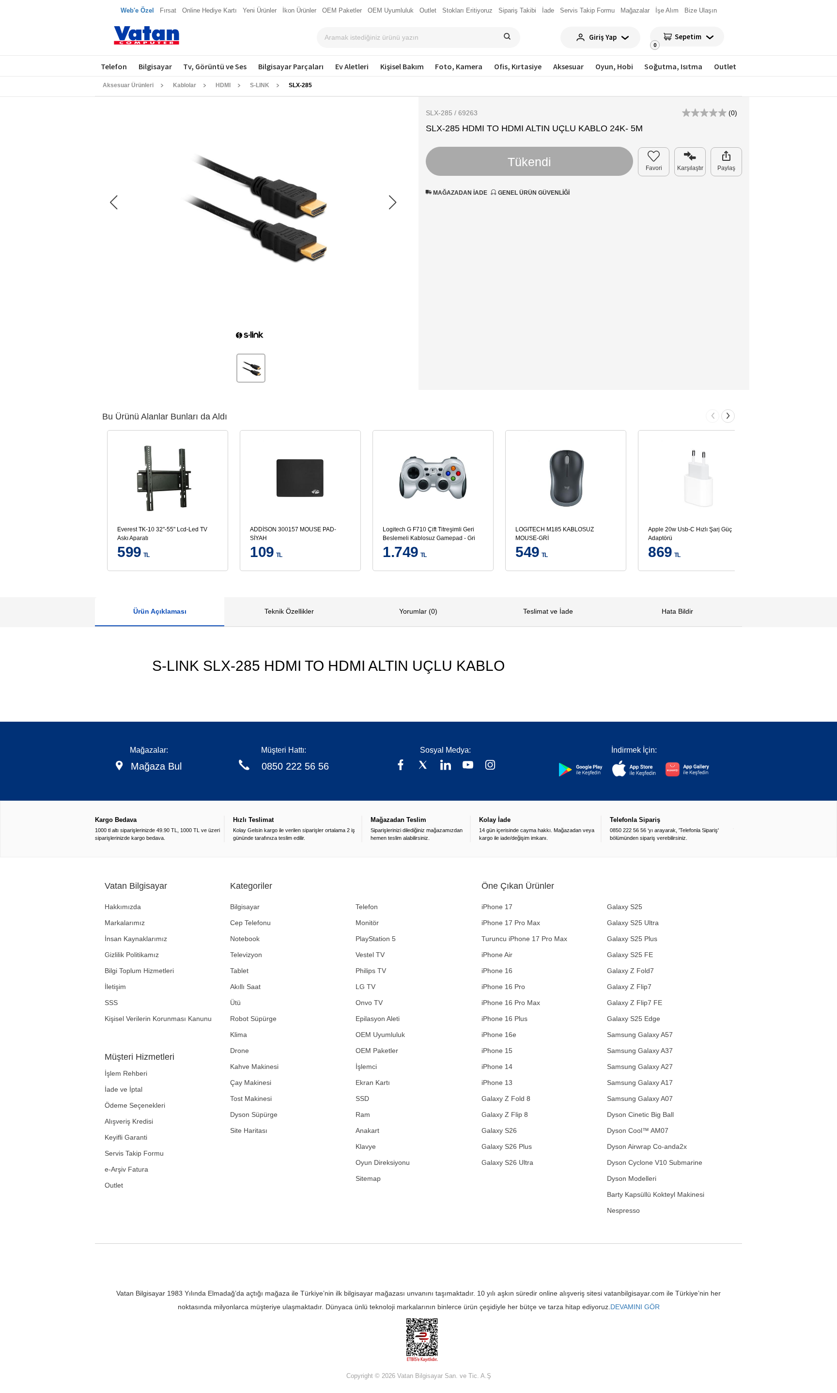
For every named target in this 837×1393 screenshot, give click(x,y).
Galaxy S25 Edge (633, 1018)
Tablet (239, 971)
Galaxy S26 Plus (506, 1146)
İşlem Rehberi (126, 1073)
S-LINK (259, 85)
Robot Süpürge (253, 1018)
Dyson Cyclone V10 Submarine (654, 1162)
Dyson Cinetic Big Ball (640, 1114)
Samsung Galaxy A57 (640, 1034)
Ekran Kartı (373, 1082)
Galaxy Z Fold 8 (505, 1098)
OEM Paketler (377, 1050)
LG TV (365, 987)
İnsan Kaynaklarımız (136, 939)
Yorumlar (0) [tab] (418, 611)
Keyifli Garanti (126, 1137)
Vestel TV (370, 955)
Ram (363, 1114)
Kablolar (184, 85)
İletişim (115, 987)
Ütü (235, 1002)
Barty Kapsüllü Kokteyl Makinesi (655, 1194)
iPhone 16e (498, 1034)
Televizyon (246, 955)
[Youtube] (468, 766)
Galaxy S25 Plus (632, 939)
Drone (239, 1050)
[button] (392, 202)
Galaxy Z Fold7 (630, 971)
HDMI (223, 85)
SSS (111, 1002)
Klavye (366, 1146)
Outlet (725, 66)
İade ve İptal (123, 1089)
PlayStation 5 (376, 939)
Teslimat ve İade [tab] (548, 611)
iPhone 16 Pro (503, 987)
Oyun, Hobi (614, 66)
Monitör (367, 923)
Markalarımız (125, 923)
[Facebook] (400, 766)
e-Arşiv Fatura (126, 1169)
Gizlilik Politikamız (132, 955)
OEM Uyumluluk (380, 1034)
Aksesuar (568, 66)
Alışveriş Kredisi (129, 1121)
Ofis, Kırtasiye (518, 66)
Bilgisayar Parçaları (291, 66)
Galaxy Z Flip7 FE (634, 1002)
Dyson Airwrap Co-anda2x (647, 1146)
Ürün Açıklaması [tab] (159, 611)
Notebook (245, 939)
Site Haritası (248, 1130)
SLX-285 (300, 85)
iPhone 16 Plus (504, 1018)
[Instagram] (490, 766)
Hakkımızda (123, 907)
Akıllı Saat (245, 987)
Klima (238, 1034)
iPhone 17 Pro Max (510, 923)
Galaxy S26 (499, 1130)
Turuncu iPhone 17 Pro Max (524, 939)
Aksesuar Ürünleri (128, 85)
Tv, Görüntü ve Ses (215, 66)
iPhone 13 (496, 1082)
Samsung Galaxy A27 (640, 1066)
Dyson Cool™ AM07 (637, 1130)
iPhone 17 (496, 907)
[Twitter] (423, 766)
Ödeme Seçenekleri (135, 1105)
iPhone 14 (496, 1066)
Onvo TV (369, 1002)
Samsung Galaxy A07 (640, 1098)
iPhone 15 (496, 1050)
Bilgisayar (155, 66)
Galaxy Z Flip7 (629, 987)
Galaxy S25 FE (630, 955)
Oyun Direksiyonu (383, 1162)
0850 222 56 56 (295, 766)
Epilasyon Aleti (378, 1018)
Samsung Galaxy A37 (640, 1050)
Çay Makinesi (250, 1082)
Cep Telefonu (250, 923)
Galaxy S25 (624, 907)
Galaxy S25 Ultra (633, 923)
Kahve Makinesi (254, 1066)
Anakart (367, 1130)
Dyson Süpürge (254, 1114)
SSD (362, 1098)
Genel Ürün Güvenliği (533, 192)
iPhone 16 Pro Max (510, 1002)
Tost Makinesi (251, 1098)
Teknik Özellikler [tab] (289, 611)
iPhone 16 (496, 971)
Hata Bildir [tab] (677, 611)
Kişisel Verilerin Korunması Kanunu (158, 1018)
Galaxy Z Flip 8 (504, 1114)
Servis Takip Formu (134, 1153)
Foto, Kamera (458, 66)
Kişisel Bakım (402, 66)
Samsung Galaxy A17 (640, 1082)
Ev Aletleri (352, 66)
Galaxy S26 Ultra (507, 1162)
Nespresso (623, 1210)
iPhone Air (496, 955)
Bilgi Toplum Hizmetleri (139, 971)
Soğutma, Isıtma (673, 66)
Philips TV (371, 971)
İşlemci (366, 1066)
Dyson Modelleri (631, 1178)
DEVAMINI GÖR (635, 1307)
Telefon (114, 66)
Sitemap (368, 1178)
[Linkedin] (445, 766)
